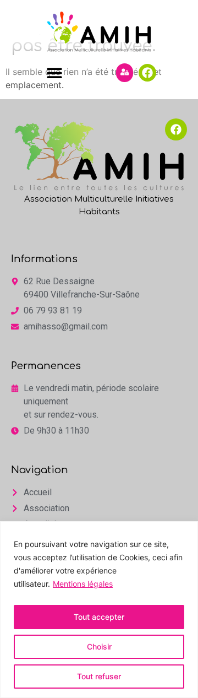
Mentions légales (83, 583)
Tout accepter (99, 616)
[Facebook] (147, 73)
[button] (54, 72)
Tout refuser (99, 676)
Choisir (99, 646)
